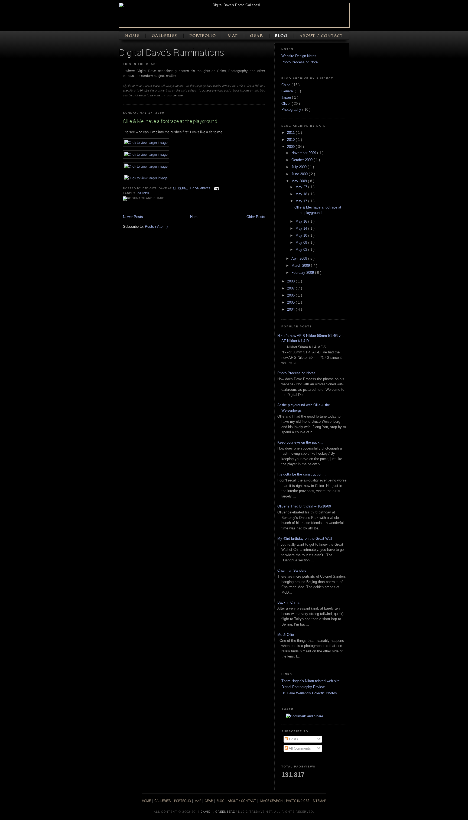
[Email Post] (216, 188)
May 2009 (299, 181)
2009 (291, 147)
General (288, 91)
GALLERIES (165, 35)
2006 (291, 295)
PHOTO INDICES (297, 800)
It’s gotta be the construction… (301, 474)
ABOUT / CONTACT (321, 35)
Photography (291, 110)
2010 (291, 140)
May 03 (301, 250)
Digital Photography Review (302, 687)
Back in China (288, 602)
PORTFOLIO (203, 35)
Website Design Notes (298, 56)
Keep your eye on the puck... (300, 442)
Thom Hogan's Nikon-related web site (310, 681)
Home (194, 217)
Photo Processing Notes (296, 373)
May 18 (301, 194)
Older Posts (255, 217)
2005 (291, 302)
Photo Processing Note (299, 62)
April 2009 (299, 258)
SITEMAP (319, 800)
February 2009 (303, 273)
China (286, 85)
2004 (291, 309)
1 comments (201, 188)
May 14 (301, 228)
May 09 (301, 242)
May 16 (301, 221)
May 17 (301, 201)
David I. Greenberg (217, 811)
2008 (291, 281)
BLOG (282, 35)
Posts (293, 739)
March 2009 (301, 265)
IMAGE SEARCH (270, 800)
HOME (133, 35)
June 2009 (300, 174)
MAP (233, 35)
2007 (291, 288)
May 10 (301, 235)
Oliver (144, 193)
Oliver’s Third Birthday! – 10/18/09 (304, 506)
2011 (291, 133)
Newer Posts (133, 217)
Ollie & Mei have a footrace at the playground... (171, 121)
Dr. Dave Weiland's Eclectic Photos (309, 693)
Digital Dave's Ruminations (171, 52)
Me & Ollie (285, 635)
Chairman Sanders (291, 570)
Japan (286, 97)
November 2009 (304, 153)
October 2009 (302, 160)
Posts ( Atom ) (156, 226)
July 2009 (299, 167)
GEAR (257, 35)
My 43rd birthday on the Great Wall (304, 538)
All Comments (299, 748)
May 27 (301, 187)
